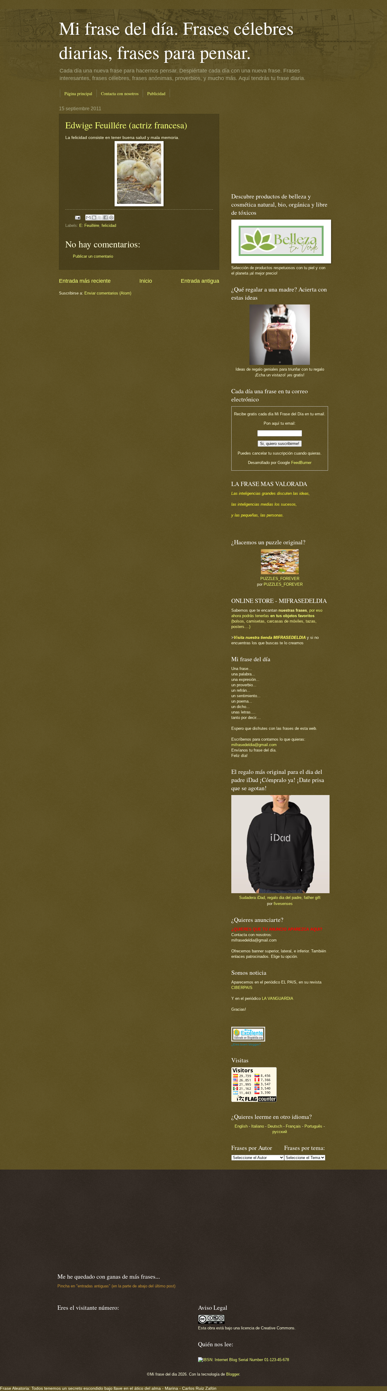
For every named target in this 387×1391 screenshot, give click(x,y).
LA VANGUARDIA (277, 998)
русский (279, 1131)
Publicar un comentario (93, 256)
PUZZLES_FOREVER (279, 578)
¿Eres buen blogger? (246, 1044)
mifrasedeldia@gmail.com (254, 744)
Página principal (78, 93)
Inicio (145, 281)
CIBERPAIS (241, 987)
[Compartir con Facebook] (105, 217)
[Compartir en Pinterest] (111, 217)
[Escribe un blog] (94, 217)
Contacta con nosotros (119, 93)
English (241, 1126)
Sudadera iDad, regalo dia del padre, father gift (279, 897)
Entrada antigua (200, 281)
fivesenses (283, 903)
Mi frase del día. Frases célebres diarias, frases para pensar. (176, 40)
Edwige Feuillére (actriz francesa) (126, 125)
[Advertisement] (269, 144)
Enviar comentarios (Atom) (107, 293)
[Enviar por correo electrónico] (88, 217)
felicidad (109, 225)
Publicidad (156, 93)
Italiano (257, 1126)
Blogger (232, 1374)
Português (313, 1126)
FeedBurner (301, 462)
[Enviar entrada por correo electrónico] (77, 217)
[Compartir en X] (100, 217)
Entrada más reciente (85, 281)
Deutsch (275, 1126)
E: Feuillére (89, 225)
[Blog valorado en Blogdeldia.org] (248, 1034)
